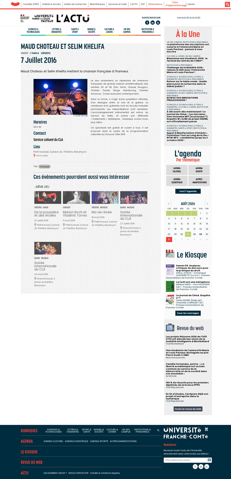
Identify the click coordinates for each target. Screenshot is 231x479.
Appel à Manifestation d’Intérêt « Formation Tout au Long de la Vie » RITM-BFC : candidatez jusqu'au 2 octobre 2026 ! (188, 136)
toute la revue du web (188, 409)
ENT (143, 4)
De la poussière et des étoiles (46, 214)
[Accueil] (54, 18)
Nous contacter (78, 473)
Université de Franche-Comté (15, 3)
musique (44, 166)
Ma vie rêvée (102, 212)
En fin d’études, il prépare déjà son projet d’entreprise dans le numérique (187, 396)
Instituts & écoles (51, 4)
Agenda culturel (177, 170)
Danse (45, 207)
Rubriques (29, 430)
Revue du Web (31, 462)
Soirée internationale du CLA (131, 215)
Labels (191, 4)
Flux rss (158, 22)
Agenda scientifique (176, 181)
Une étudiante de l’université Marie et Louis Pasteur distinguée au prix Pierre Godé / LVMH (187, 353)
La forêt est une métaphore (193, 282)
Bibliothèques (97, 4)
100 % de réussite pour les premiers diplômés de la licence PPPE (187, 384)
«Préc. (168, 204)
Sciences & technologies (33, 30)
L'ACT (134, 4)
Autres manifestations (200, 181)
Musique (104, 207)
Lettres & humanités (56, 30)
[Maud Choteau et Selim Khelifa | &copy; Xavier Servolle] (60, 97)
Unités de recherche (75, 4)
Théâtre (38, 207)
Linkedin (153, 22)
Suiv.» (207, 204)
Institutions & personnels (142, 430)
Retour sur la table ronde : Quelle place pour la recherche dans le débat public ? (187, 84)
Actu (24, 473)
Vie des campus (127, 30)
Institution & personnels (148, 30)
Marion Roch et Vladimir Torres (75, 214)
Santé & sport (75, 30)
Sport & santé (86, 430)
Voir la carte (42, 155)
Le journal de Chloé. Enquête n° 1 (193, 296)
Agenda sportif (199, 170)
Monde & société (91, 30)
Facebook (147, 22)
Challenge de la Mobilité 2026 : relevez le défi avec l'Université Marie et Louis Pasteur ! (186, 70)
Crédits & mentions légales (105, 473)
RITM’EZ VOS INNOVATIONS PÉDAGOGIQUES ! (182, 99)
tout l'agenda (188, 191)
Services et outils (117, 4)
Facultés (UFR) (31, 4)
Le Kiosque (29, 451)
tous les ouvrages (188, 313)
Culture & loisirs (109, 30)
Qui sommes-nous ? (55, 473)
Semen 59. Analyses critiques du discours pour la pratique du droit (192, 268)
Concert (24, 53)
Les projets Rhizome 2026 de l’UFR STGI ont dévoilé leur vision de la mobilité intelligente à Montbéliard (187, 339)
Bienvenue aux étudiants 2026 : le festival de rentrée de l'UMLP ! (187, 59)
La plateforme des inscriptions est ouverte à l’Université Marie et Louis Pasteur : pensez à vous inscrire (188, 48)
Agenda (27, 441)
